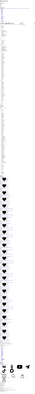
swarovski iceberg (3, 137)
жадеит (2, 59)
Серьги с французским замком (19, 8)
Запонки (2, 352)
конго (2, 42)
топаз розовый (3, 74)
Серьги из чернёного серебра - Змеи (3, 295)
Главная (2, 20)
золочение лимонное (4, 47)
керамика (3, 33)
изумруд (2, 60)
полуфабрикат (2, 348)
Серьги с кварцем (23, 8)
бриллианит (3, 56)
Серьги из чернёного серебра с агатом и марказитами (5, 342)
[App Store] (4, 346)
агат (2, 53)
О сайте (2, 360)
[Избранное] (4, 179)
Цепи (1, 350)
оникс (2, 66)
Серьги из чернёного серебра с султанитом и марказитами (5, 197)
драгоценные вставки (4, 31)
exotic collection (3, 120)
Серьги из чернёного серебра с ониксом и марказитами (5, 269)
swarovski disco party (4, 136)
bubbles (2, 115)
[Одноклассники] (12, 368)
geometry (3, 123)
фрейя (2, 160)
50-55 (2, 103)
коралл (2, 61)
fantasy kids (3, 121)
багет (2, 143)
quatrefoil (3, 131)
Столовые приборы (3, 17)
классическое (3, 41)
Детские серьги (26, 8)
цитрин (2, 77)
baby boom (3, 113)
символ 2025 (3, 158)
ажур (2, 91)
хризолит (3, 76)
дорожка (3, 92)
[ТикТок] (4, 372)
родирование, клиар (4, 49)
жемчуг (2, 32)
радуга (2, 87)
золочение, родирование (4, 46)
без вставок (3, 30)
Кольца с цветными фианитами (13, 8)
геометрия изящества (4, 147)
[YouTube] (20, 368)
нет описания (3, 95)
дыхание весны (3, 149)
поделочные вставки (4, 34)
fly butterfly (3, 122)
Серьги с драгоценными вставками (7, 8)
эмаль (2, 36)
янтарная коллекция (4, 162)
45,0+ (2, 102)
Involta (0, 373)
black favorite (3, 114)
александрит (3, 54)
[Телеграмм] (27, 368)
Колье (1, 16)
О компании (2, 358)
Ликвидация (3, 110)
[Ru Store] (7, 346)
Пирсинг (28, 8)
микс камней (3, 65)
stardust (2, 135)
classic (2, 117)
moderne (2, 129)
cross (2, 118)
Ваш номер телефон (2, 385)
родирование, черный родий (4, 50)
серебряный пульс (3, 157)
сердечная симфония (4, 156)
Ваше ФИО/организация (2, 384)
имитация (3, 93)
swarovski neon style (3, 138)
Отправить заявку (1, 388)
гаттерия (3, 146)
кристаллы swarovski (4, 62)
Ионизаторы (2, 353)
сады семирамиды (3, 155)
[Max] (12, 372)
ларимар (3, 63)
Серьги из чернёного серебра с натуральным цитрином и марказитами (6, 282)
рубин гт (3, 69)
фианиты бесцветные (4, 35)
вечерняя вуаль (3, 145)
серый (2, 88)
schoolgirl (3, 132)
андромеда (3, 142)
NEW (2, 109)
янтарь (2, 79)
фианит (2, 75)
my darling (3, 130)
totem (2, 140)
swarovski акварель (3, 139)
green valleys (3, 124)
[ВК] (4, 368)
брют (2, 144)
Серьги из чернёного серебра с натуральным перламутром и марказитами (6, 308)
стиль (2, 159)
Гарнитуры (2, 15)
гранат (2, 58)
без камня (3, 168)
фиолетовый (3, 89)
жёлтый (2, 82)
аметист (2, 55)
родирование (3, 48)
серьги (2, 38)
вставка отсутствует (4, 57)
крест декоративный (4, 94)
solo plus (2, 134)
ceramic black (3, 116)
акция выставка (3, 141)
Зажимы (2, 18)
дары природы (3, 148)
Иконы (1, 19)
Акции (1, 355)
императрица (3, 150)
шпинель (3, 78)
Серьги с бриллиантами (2, 8)
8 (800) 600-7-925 (1, 362)
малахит (2, 64)
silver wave (3, 133)
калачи (2, 40)
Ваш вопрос (1, 386)
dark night (3, 119)
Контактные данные (3, 359)
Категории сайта (2, 21)
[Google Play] (1, 346)
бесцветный (3, 81)
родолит (2, 68)
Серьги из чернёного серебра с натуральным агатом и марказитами (6, 249)
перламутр (3, 67)
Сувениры (2, 351)
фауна (2, 100)
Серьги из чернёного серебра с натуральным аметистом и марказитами (6, 210)
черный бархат (3, 161)
